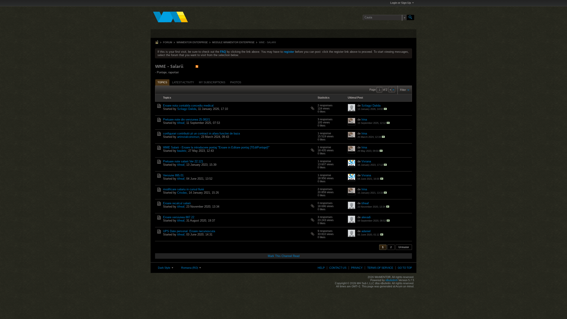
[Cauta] (410, 17)
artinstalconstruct (188, 136)
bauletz (181, 150)
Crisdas (182, 192)
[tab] (162, 82)
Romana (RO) (190, 267)
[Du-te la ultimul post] (385, 109)
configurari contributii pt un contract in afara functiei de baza (201, 133)
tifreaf (180, 122)
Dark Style (164, 267)
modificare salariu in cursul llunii (183, 189)
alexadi (366, 217)
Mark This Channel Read (283, 256)
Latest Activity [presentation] (183, 82)
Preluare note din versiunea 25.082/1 (186, 119)
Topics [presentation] (162, 82)
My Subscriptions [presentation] (212, 82)
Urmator (403, 247)
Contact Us (337, 267)
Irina (364, 119)
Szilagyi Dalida (186, 109)
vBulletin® (391, 280)
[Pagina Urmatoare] (393, 89)
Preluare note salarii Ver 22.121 (183, 161)
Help (321, 267)
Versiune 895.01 (173, 175)
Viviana (366, 161)
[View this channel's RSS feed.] (197, 66)
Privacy (357, 267)
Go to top (405, 267)
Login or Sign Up (400, 2)
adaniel (366, 231)
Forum (167, 42)
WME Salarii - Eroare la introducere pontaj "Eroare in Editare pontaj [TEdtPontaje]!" (216, 147)
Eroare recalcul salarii (177, 203)
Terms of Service (380, 267)
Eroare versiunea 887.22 (178, 217)
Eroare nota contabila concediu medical (188, 105)
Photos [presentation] (235, 82)
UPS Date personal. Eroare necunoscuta (189, 231)
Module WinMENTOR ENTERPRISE (233, 42)
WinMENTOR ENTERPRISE (192, 42)
